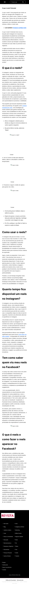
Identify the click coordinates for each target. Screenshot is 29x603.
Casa (5, 533)
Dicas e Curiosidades (8, 536)
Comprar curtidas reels (19, 27)
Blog (5, 526)
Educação (6, 539)
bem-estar (6, 523)
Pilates (16, 546)
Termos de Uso (20, 580)
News (16, 539)
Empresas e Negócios (8, 546)
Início (16, 523)
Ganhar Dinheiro (7, 556)
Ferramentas (6, 549)
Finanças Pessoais (8, 552)
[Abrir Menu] (4, 2)
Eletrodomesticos (7, 543)
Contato (4, 569)
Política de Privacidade (11, 580)
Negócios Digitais (19, 536)
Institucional (5, 564)
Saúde (16, 552)
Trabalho (17, 556)
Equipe (4, 562)
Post (16, 549)
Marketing (17, 530)
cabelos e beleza (7, 530)
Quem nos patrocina (6, 567)
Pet (16, 543)
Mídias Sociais (18, 533)
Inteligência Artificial (19, 526)
